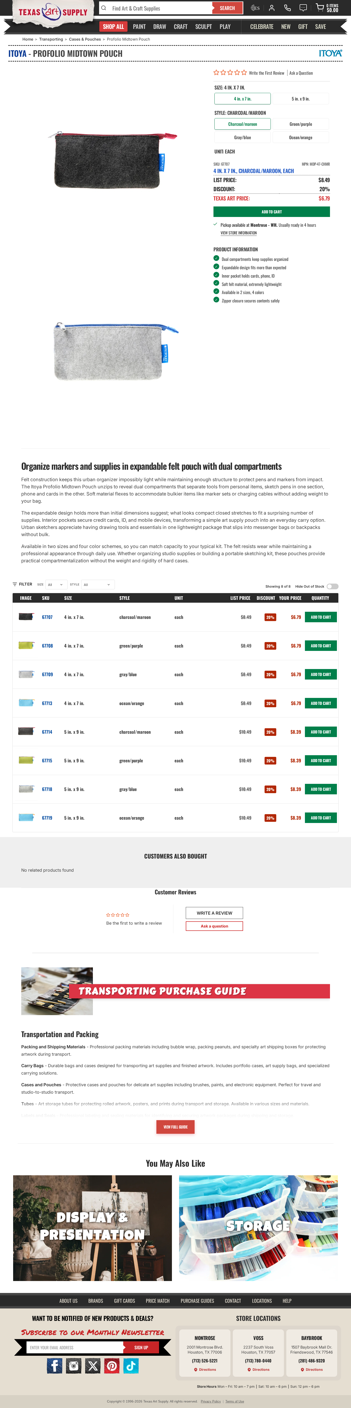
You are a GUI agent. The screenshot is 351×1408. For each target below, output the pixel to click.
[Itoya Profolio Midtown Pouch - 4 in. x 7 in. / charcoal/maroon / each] (114, 161)
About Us (68, 1300)
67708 (47, 645)
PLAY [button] (225, 26)
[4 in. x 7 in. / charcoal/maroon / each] (26, 617)
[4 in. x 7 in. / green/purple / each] (26, 645)
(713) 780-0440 (258, 1360)
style (74, 584)
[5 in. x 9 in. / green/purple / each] (26, 760)
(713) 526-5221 (205, 1360)
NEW (286, 26)
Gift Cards (124, 1300)
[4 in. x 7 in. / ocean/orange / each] (26, 703)
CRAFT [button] (180, 26)
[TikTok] (131, 1372)
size (40, 584)
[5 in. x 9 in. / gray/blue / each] (26, 789)
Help (287, 1300)
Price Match (158, 1300)
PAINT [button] (139, 26)
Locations (262, 1300)
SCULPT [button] (203, 26)
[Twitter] (93, 1372)
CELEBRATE (261, 26)
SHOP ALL (113, 26)
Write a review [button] (214, 913)
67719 (47, 817)
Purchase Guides (197, 1300)
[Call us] (287, 7)
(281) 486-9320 (311, 1360)
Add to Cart (321, 617)
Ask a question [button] (214, 926)
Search (227, 7)
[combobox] (159, 8)
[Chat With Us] (303, 7)
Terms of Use (234, 1401)
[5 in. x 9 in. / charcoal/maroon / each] (26, 731)
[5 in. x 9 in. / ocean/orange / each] (26, 818)
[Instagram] (73, 1372)
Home (27, 39)
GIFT (302, 26)
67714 (47, 731)
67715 (47, 760)
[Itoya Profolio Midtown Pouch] (114, 348)
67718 (47, 789)
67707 (47, 617)
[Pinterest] (112, 1372)
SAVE (320, 26)
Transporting (51, 39)
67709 (47, 674)
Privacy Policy (211, 1401)
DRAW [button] (159, 26)
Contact (233, 1300)
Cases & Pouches (85, 39)
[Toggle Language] (254, 8)
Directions (207, 1369)
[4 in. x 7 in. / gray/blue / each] (26, 674)
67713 (47, 703)
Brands (95, 1300)
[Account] (271, 7)
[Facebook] (54, 1372)
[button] (231, 73)
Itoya (17, 53)
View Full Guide (176, 1127)
